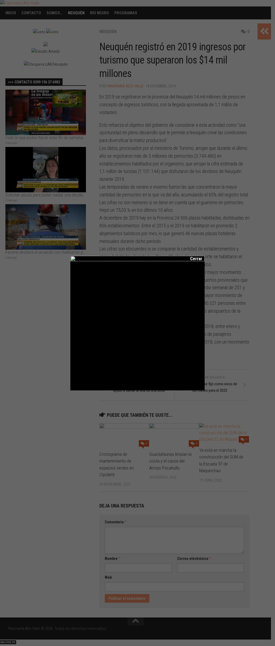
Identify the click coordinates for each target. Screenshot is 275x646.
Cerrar (192, 258)
